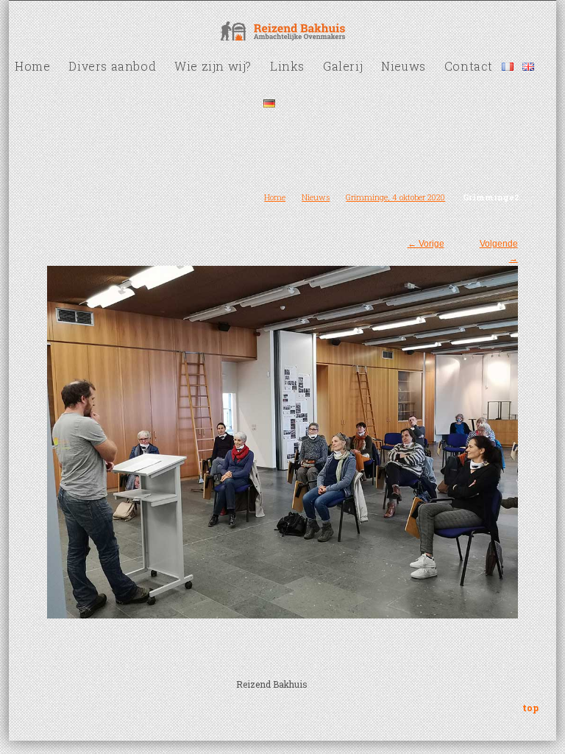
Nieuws (316, 197)
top (530, 708)
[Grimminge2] (282, 435)
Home (274, 197)
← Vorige (426, 244)
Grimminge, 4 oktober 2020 (395, 197)
